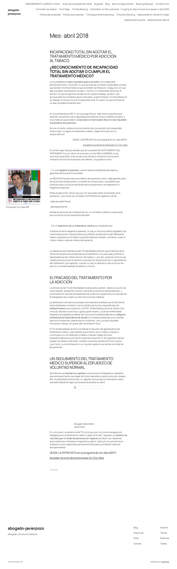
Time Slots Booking (125, 14)
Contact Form (162, 3)
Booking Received (144, 3)
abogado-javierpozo (14, 12)
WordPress (165, 562)
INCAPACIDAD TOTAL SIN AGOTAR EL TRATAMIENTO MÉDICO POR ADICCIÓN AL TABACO (83, 56)
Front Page (64, 9)
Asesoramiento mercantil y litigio (153, 14)
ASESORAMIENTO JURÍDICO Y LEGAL (43, 3)
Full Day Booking (80, 9)
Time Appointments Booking (100, 14)
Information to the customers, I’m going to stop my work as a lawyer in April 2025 (129, 9)
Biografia (98, 3)
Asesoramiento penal (134, 19)
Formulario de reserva (46, 9)
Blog (107, 3)
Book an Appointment (122, 3)
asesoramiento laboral (158, 19)
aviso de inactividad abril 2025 (77, 3)
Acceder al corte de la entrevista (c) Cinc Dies (105, 144)
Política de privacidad (50, 14)
